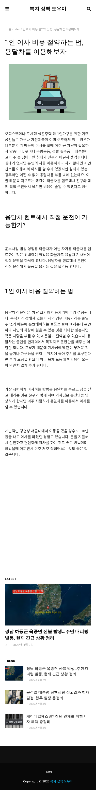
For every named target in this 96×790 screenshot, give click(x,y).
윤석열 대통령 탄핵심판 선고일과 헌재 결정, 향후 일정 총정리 (57, 695)
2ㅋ (7, 644)
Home (49, 772)
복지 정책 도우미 (48, 9)
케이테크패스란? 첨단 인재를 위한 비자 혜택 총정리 (57, 719)
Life (16, 29)
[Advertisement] (48, 530)
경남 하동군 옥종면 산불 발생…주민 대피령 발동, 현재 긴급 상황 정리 (47, 634)
